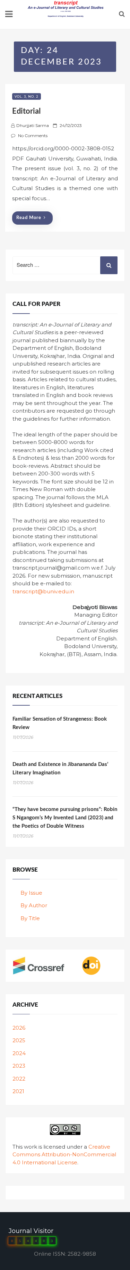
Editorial (26, 111)
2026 (18, 1027)
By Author (33, 905)
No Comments (32, 135)
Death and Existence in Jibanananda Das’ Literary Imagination (60, 768)
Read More (28, 218)
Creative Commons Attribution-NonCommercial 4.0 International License (64, 1154)
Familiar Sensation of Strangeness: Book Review (59, 723)
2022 (18, 1078)
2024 (19, 1053)
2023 (18, 1065)
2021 (18, 1091)
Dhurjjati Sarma (32, 125)
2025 (18, 1040)
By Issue (31, 892)
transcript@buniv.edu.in (43, 591)
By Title (30, 918)
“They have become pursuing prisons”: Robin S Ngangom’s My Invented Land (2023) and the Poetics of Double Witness (64, 818)
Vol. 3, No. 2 (26, 96)
